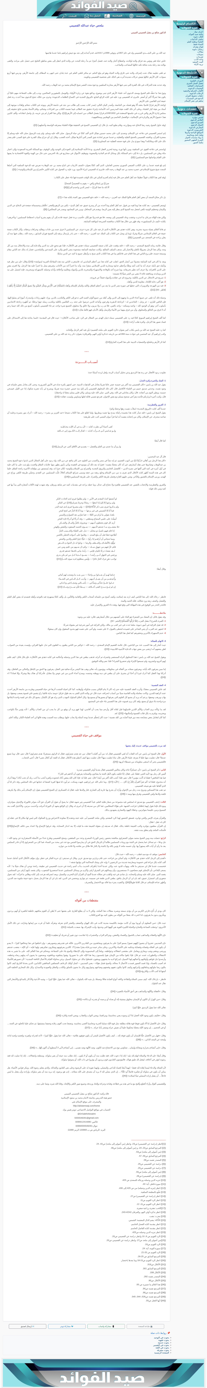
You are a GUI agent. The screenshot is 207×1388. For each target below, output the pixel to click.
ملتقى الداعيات (196, 39)
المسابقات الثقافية (195, 86)
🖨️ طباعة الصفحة (145, 1326)
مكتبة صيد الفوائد (196, 34)
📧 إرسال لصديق (27, 1326)
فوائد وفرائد (198, 47)
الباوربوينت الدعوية (195, 130)
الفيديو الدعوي (197, 122)
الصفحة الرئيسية (161, 1353)
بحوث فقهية (163, 1340)
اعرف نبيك (198, 32)
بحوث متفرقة (163, 1350)
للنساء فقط (198, 44)
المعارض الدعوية (196, 127)
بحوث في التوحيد (161, 1337)
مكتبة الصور (198, 142)
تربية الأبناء (198, 64)
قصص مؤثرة (197, 117)
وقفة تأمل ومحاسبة (195, 135)
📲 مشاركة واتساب (106, 1326)
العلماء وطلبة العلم (195, 42)
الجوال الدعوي (197, 125)
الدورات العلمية (196, 81)
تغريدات (199, 57)
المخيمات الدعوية (195, 88)
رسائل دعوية (197, 49)
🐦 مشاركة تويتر (67, 1326)
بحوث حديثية (163, 1342)
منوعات (200, 54)
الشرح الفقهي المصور (193, 140)
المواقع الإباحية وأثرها (194, 132)
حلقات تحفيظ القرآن (194, 96)
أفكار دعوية (198, 37)
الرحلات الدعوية (196, 93)
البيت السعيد (198, 62)
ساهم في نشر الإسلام (194, 101)
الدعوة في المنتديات (194, 98)
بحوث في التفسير (161, 1345)
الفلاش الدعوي (196, 120)
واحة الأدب (198, 59)
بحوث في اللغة (162, 1347)
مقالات (200, 52)
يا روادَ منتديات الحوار (194, 137)
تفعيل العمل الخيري (195, 83)
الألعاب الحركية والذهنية (193, 91)
